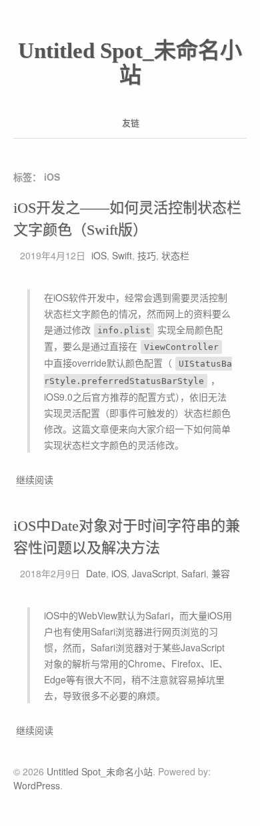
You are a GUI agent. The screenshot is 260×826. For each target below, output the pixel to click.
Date (96, 573)
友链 (130, 122)
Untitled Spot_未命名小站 (130, 63)
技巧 (146, 255)
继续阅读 (34, 480)
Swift (122, 255)
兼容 (220, 573)
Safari (193, 573)
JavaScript (154, 573)
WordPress (36, 785)
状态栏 (175, 255)
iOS (99, 255)
